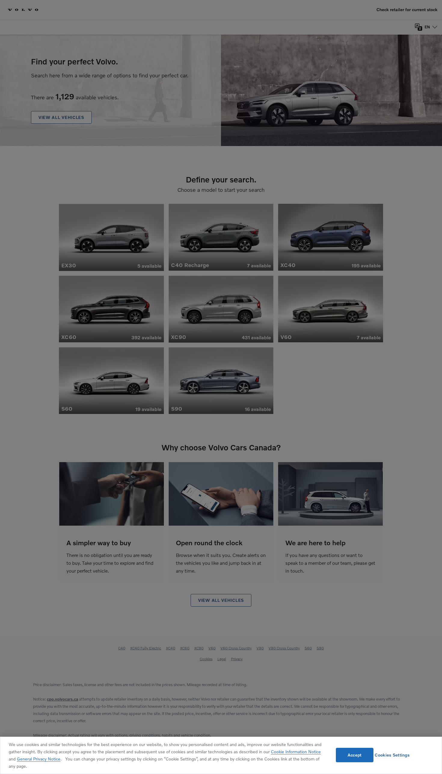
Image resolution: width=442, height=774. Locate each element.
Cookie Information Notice (296, 751)
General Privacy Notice (38, 758)
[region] (221, 755)
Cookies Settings (392, 754)
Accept (355, 754)
